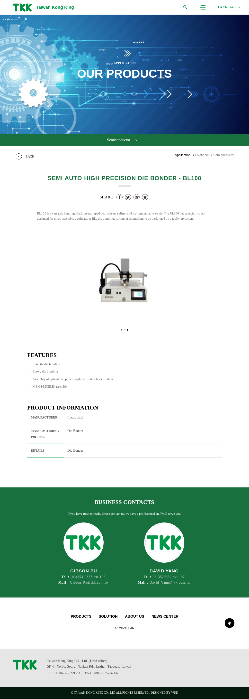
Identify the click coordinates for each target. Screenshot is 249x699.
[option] (124, 284)
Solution (108, 616)
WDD (174, 692)
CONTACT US (124, 628)
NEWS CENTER (164, 616)
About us (134, 616)
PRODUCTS (81, 616)
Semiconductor (223, 155)
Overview (201, 155)
